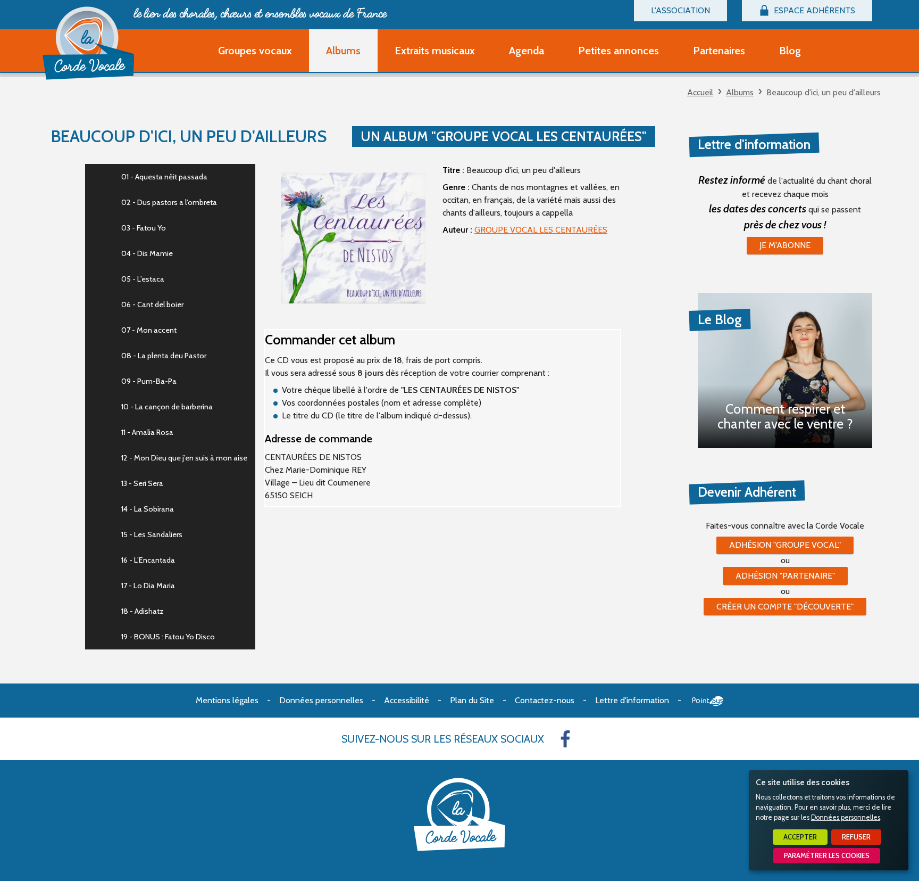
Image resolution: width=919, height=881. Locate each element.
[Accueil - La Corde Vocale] (88, 43)
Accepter (800, 837)
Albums (740, 92)
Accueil (700, 92)
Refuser (856, 837)
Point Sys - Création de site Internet (707, 701)
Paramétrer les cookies (827, 856)
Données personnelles (845, 817)
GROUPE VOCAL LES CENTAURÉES (540, 230)
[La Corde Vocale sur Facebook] (565, 739)
